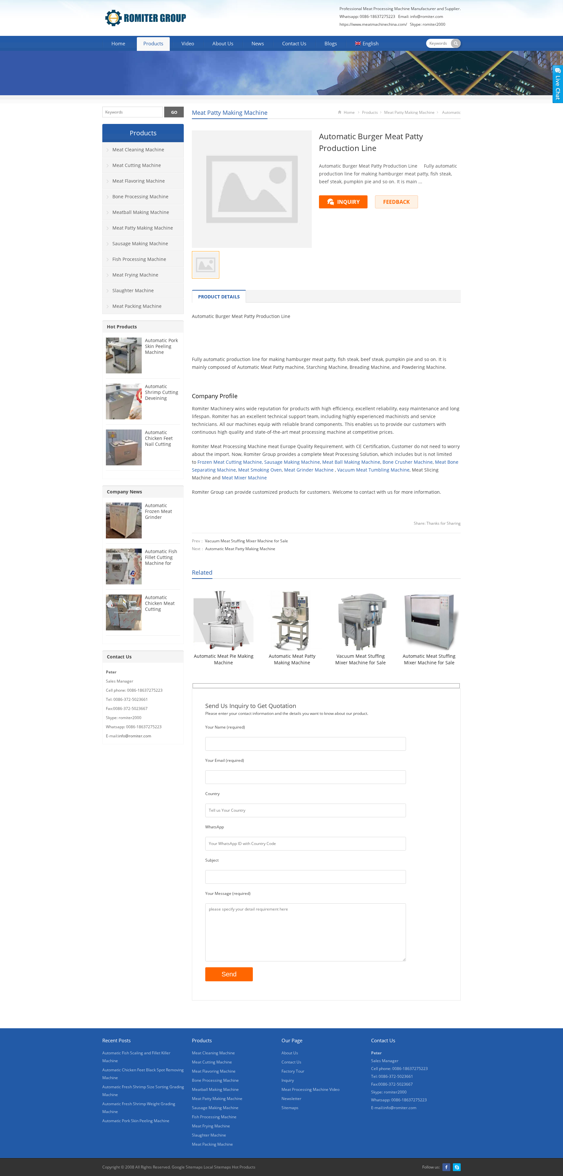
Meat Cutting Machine (136, 165)
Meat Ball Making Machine (351, 462)
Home (118, 43)
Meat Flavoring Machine (138, 181)
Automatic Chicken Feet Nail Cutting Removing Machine (159, 444)
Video (187, 43)
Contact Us (294, 43)
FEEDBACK (396, 201)
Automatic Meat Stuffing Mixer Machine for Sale (429, 659)
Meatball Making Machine (140, 212)
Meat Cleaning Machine (138, 149)
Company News (124, 492)
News (258, 43)
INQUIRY (348, 201)
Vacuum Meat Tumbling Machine (373, 470)
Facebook (446, 1167)
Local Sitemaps (217, 1167)
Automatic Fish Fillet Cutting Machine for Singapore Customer (161, 563)
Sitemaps (290, 1107)
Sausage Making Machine (292, 462)
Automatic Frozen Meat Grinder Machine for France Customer (158, 520)
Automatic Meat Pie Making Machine (223, 659)
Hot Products (122, 327)
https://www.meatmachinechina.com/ (373, 24)
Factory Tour (293, 1071)
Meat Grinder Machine (309, 470)
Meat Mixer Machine (244, 478)
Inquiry (288, 1080)
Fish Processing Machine (139, 259)
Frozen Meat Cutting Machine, (230, 462)
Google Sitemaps (187, 1167)
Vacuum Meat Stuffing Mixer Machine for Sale (246, 541)
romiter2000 (434, 24)
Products (153, 43)
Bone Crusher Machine (408, 462)
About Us (222, 43)
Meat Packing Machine (137, 306)
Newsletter (291, 1098)
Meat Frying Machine (135, 275)
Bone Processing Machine (140, 196)
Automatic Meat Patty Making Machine (240, 548)
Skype (457, 1167)
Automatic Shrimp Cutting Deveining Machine (161, 395)
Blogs (331, 43)
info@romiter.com (426, 16)
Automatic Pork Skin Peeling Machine (161, 346)
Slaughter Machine (133, 290)
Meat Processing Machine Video (310, 1089)
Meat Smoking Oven (260, 470)
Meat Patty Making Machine (229, 112)
